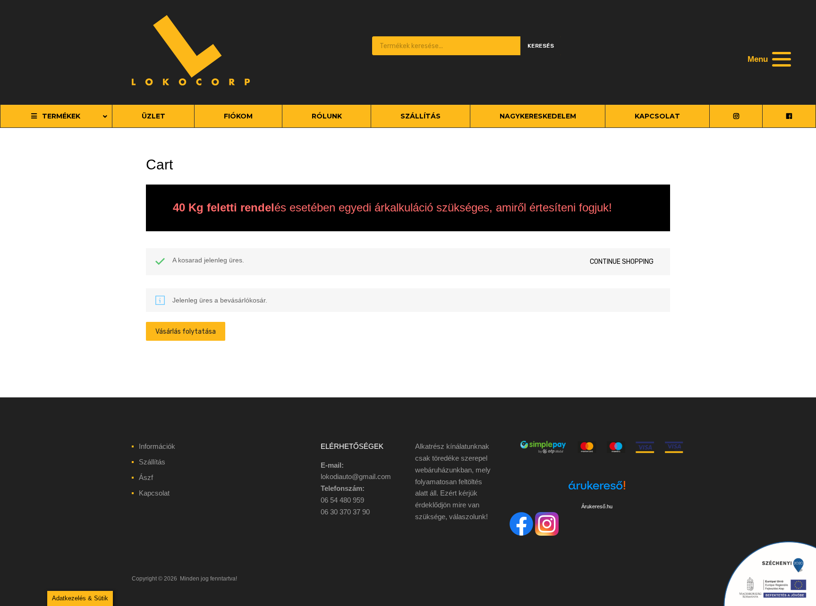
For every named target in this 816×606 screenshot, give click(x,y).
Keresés (540, 45)
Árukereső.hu (596, 506)
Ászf (146, 477)
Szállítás (152, 462)
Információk (157, 446)
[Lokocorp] (191, 83)
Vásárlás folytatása (185, 331)
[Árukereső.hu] (597, 490)
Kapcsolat (154, 493)
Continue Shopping (622, 261)
